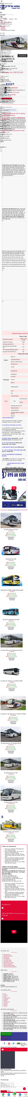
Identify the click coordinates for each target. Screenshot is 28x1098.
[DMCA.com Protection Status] (18, 1043)
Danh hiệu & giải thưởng (8, 962)
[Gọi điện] (14, 1093)
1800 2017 (8, 1077)
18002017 (3, 1077)
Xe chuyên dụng (6, 997)
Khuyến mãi (7, 102)
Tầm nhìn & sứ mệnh (7, 955)
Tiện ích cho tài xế (6, 1033)
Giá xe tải (5, 1003)
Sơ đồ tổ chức (6, 957)
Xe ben (4, 996)
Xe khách (5, 1000)
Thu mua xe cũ (6, 1001)
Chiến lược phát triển (7, 964)
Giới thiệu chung (6, 954)
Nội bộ (16, 18)
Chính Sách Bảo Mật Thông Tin (10, 966)
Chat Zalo (8, 1096)
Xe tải (4, 993)
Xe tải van (5, 995)
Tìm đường (3, 1096)
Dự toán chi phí (11, 537)
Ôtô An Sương (16, 92)
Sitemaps (5, 1005)
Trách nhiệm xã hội (7, 961)
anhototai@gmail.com (16, 439)
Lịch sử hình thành (7, 960)
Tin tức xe (5, 1004)
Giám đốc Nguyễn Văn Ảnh (9, 965)
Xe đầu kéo (5, 999)
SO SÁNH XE (22, 55)
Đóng (9, 1091)
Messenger (20, 1096)
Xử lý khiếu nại (6, 958)
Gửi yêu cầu (3, 1091)
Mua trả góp (11, 539)
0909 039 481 (4, 1037)
